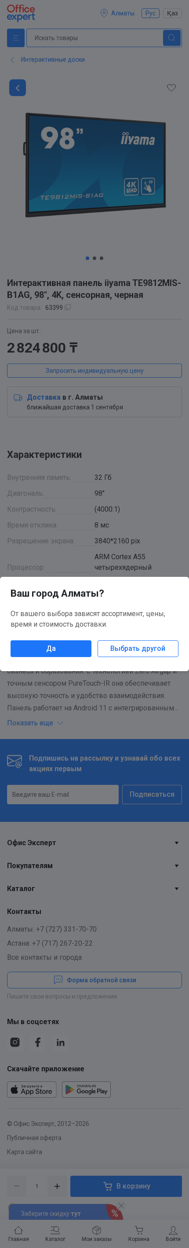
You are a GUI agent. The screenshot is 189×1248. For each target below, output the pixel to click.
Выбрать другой (137, 648)
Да (51, 648)
